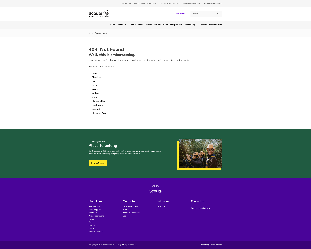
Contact (203, 24)
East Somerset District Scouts (145, 3)
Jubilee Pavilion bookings (213, 3)
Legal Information (130, 206)
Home (112, 24)
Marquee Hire (176, 24)
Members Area (215, 24)
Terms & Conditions (131, 212)
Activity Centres (96, 231)
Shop (165, 24)
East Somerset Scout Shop (170, 3)
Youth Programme (96, 216)
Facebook (161, 206)
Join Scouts (180, 14)
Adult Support (95, 209)
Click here (206, 208)
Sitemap (126, 209)
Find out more (97, 163)
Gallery (157, 24)
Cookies (124, 3)
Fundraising (190, 24)
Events (149, 24)
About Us (122, 24)
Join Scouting (94, 206)
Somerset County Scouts (191, 3)
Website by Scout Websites (211, 245)
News (140, 24)
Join (130, 3)
